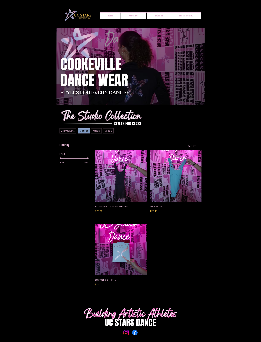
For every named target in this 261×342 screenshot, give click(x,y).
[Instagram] (126, 332)
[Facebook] (135, 332)
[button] (133, 16)
